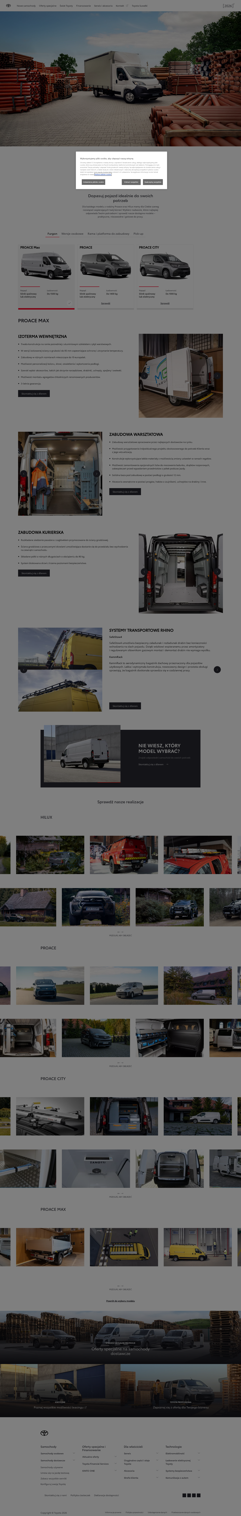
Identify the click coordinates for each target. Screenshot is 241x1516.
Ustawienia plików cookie (93, 182)
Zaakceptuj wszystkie (152, 182)
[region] (121, 170)
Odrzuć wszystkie (131, 182)
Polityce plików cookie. (103, 174)
